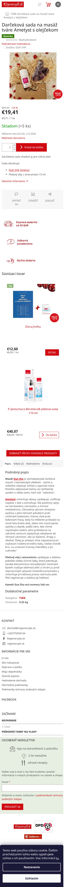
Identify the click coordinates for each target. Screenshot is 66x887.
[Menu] (58, 4)
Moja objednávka (12, 671)
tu (57, 858)
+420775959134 (16, 633)
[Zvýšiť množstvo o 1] (14, 145)
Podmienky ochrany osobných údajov (23, 689)
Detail (52, 352)
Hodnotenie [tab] (33, 463)
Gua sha (18, 478)
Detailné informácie (13, 181)
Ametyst (25, 170)
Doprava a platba (12, 667)
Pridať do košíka (33, 147)
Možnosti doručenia (13, 138)
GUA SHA (14, 170)
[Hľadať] (39, 4)
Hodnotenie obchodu (14, 680)
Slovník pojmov (10, 676)
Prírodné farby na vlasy (19, 731)
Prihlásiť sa (12, 806)
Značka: (16, 47)
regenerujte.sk (15, 643)
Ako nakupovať (10, 662)
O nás (5, 658)
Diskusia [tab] (47, 463)
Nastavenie (32, 867)
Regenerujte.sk (16, 638)
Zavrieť (25, 191)
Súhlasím (31, 878)
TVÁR (22, 598)
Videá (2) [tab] (19, 463)
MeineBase (9, 720)
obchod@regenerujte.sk (21, 628)
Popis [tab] (8, 463)
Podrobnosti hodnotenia (16, 43)
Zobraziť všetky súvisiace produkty (33, 453)
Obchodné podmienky (15, 685)
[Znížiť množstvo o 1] (14, 149)
